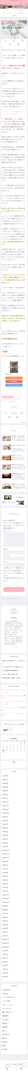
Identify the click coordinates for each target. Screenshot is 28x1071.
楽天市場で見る (14, 381)
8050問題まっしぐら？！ (9, 713)
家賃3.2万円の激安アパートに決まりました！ (14, 662)
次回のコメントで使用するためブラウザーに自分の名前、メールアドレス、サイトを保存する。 (14, 570)
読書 (10, 401)
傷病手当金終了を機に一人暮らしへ (12, 678)
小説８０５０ (8, 374)
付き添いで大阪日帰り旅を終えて (11, 690)
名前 (5, 549)
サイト (5, 561)
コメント (7, 530)
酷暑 (14, 401)
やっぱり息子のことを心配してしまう (13, 667)
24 (3, 750)
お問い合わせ (7, 1066)
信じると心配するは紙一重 (10, 674)
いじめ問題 (5, 399)
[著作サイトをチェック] (12, 647)
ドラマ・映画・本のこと (8, 396)
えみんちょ (14, 617)
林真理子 (5, 401)
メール (6, 555)
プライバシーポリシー (21, 1066)
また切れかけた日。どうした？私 (11, 701)
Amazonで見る (14, 377)
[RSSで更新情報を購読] (16, 647)
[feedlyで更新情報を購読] (14, 647)
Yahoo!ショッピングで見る (14, 385)
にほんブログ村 (6, 353)
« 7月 (3, 756)
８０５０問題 (18, 396)
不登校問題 (12, 399)
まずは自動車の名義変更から (10, 670)
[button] (18, 44)
